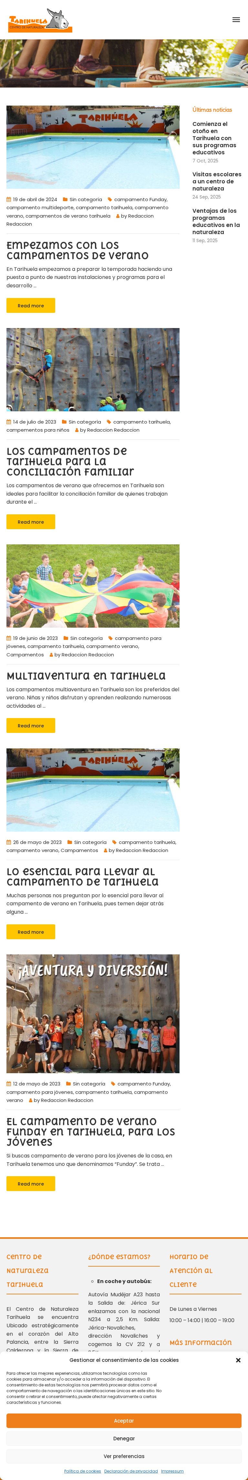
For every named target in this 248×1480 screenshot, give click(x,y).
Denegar (124, 1438)
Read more (31, 306)
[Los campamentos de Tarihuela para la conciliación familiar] (93, 369)
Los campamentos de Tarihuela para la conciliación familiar (70, 462)
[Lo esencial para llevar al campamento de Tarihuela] (93, 789)
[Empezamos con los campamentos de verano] (93, 146)
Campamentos (25, 654)
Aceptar (124, 1420)
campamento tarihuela (104, 207)
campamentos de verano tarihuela (68, 215)
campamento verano (112, 646)
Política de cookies (82, 1471)
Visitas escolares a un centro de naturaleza (217, 181)
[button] (238, 1360)
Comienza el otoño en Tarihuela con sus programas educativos (214, 138)
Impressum (172, 1471)
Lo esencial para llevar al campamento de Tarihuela (83, 877)
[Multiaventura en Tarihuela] (93, 586)
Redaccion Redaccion (113, 430)
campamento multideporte (40, 207)
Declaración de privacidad (131, 1471)
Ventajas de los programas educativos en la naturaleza (216, 221)
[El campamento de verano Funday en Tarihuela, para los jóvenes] (93, 1013)
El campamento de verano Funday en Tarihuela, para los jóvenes (90, 1132)
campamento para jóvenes (39, 1092)
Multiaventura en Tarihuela (86, 676)
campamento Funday (140, 199)
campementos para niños (37, 430)
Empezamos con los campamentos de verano (77, 251)
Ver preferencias (124, 1456)
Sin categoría (86, 199)
